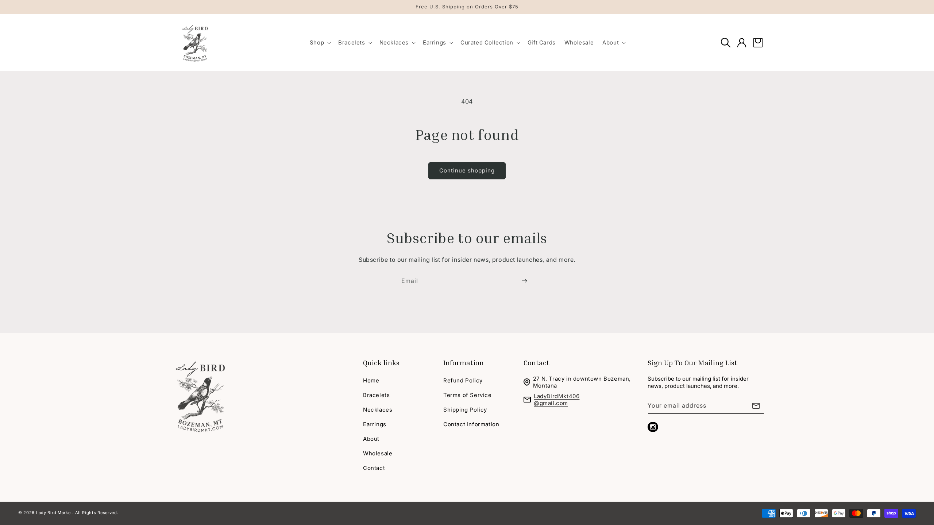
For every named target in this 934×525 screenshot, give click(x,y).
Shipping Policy (465, 409)
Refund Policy (463, 380)
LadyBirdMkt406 (556, 396)
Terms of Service (467, 395)
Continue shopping (467, 170)
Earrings (374, 424)
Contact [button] (536, 362)
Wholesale (377, 453)
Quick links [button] (381, 362)
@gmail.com (551, 403)
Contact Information (471, 424)
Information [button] (463, 362)
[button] (319, 42)
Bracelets (376, 395)
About (371, 438)
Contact (374, 467)
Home (371, 380)
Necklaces (377, 409)
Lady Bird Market (54, 512)
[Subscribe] (524, 280)
